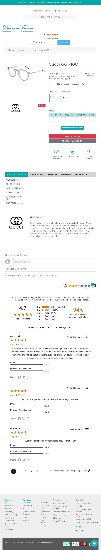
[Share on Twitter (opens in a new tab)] (23, 377)
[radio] (50, 307)
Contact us (28, 506)
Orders (44, 514)
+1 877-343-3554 (83, 503)
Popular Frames (59, 515)
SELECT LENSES (72, 136)
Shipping (9, 506)
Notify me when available (72, 128)
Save (42, 105)
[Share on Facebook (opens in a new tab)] (19, 378)
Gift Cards (56, 518)
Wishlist (44, 517)
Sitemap (26, 520)
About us (9, 529)
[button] (64, 77)
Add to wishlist (90, 74)
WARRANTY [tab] (81, 174)
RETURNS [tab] (66, 174)
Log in (49, 11)
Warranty (9, 512)
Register (38, 11)
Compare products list (62, 512)
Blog (25, 517)
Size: (51, 111)
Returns (8, 509)
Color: (52, 92)
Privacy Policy (11, 515)
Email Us (80, 506)
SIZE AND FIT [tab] (36, 174)
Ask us (84, 84)
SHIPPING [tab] (52, 174)
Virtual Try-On (58, 521)
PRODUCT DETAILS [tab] (16, 174)
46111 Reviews (25, 319)
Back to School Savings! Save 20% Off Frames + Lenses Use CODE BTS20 (51, 2)
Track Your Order (43, 522)
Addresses (45, 511)
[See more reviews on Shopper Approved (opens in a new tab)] (28, 377)
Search (63, 42)
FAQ (24, 509)
